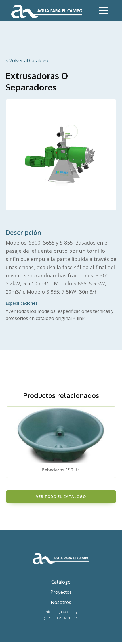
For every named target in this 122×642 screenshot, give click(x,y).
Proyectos (61, 592)
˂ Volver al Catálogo (27, 60)
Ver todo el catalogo (61, 496)
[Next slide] (111, 442)
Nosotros (61, 602)
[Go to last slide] (10, 442)
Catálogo (61, 582)
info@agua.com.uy (61, 611)
